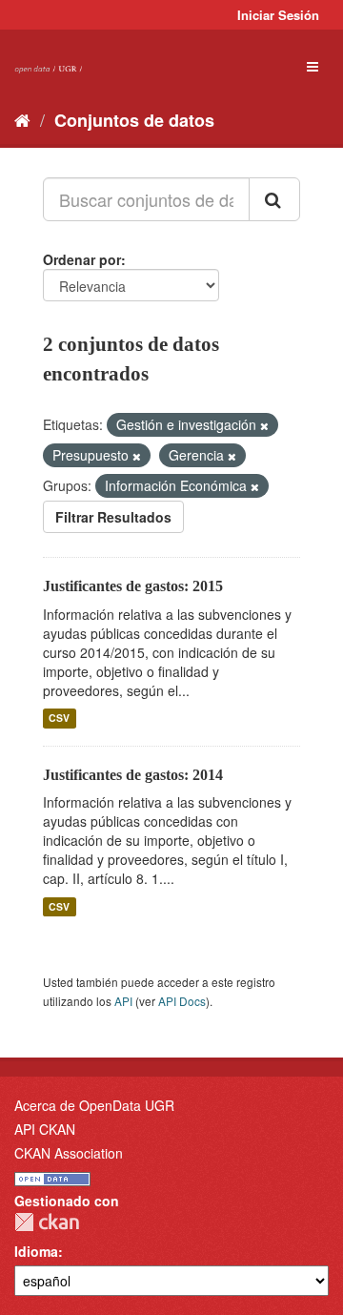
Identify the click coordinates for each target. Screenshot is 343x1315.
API (123, 1001)
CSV (59, 718)
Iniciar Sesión (278, 15)
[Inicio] (22, 119)
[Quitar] (264, 425)
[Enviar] (274, 199)
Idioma (36, 1251)
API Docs (182, 1001)
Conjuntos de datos (134, 120)
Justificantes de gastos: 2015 (133, 586)
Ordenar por (82, 259)
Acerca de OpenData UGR (94, 1105)
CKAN (46, 1222)
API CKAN (44, 1129)
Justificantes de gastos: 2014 (133, 775)
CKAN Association (68, 1152)
